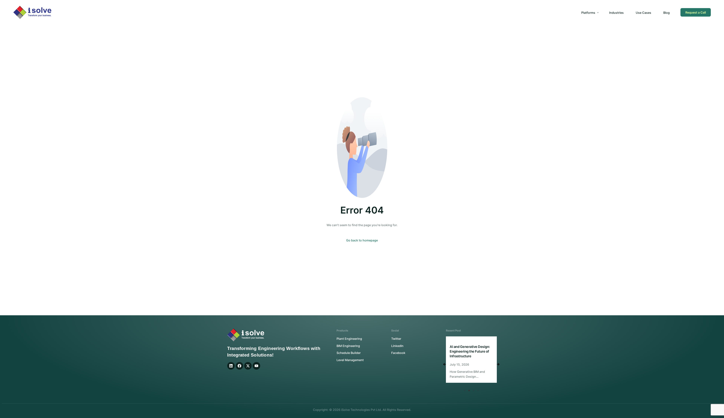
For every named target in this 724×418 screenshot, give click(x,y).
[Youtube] (256, 366)
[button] (464, 390)
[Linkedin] (231, 366)
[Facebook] (239, 366)
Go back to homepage (362, 240)
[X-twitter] (248, 366)
